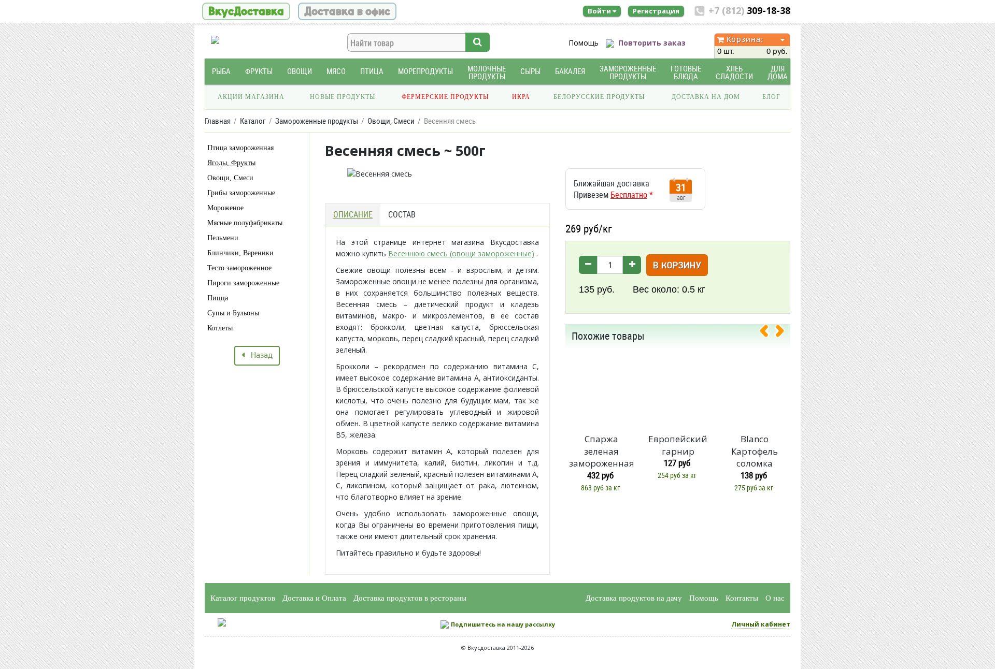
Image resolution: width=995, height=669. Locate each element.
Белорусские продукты (599, 96)
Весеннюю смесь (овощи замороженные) (461, 253)
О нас (775, 598)
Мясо (336, 71)
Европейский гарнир (677, 445)
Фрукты (259, 71)
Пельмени (222, 238)
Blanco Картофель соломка (754, 451)
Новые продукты (342, 96)
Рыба (221, 71)
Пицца (217, 298)
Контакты (742, 598)
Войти (600, 11)
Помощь (583, 43)
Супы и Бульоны (233, 313)
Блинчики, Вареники (240, 253)
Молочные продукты (486, 72)
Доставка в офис (347, 11)
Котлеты (220, 328)
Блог (771, 96)
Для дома (777, 72)
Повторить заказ (652, 43)
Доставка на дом (706, 96)
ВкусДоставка (246, 11)
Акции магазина (251, 96)
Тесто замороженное (239, 268)
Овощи (299, 71)
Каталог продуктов (242, 598)
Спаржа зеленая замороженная (601, 451)
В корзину (677, 266)
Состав (402, 214)
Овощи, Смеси (230, 178)
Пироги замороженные (243, 283)
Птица (371, 71)
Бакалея (570, 71)
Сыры (530, 71)
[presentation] (768, 333)
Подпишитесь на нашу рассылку (503, 624)
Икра (521, 96)
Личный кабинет (760, 624)
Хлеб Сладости (734, 72)
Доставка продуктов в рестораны (409, 598)
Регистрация (656, 11)
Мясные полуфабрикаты (244, 223)
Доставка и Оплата (314, 598)
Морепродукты (425, 71)
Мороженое (225, 208)
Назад (259, 355)
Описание (353, 214)
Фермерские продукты (445, 96)
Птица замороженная (240, 148)
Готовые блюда (686, 72)
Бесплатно (628, 194)
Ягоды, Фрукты (231, 163)
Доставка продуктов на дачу (634, 598)
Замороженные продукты (628, 72)
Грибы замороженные (241, 193)
